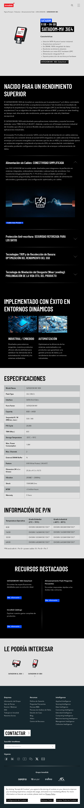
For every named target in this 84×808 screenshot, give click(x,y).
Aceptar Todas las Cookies (66, 800)
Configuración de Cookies (16, 800)
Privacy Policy (50, 794)
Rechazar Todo (46, 800)
